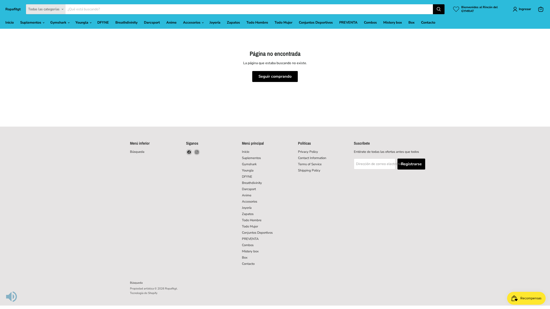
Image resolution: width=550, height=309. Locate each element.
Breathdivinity (126, 22)
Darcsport (152, 22)
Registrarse (411, 164)
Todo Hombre (257, 22)
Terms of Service (310, 164)
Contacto (428, 22)
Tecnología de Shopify (143, 293)
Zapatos (233, 22)
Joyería (214, 22)
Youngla (82, 22)
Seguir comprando (275, 76)
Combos (370, 22)
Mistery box (392, 22)
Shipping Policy (309, 170)
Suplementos (31, 22)
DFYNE (103, 22)
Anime (171, 22)
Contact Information (312, 158)
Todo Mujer (283, 22)
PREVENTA (348, 22)
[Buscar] (439, 9)
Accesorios (192, 22)
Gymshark (58, 22)
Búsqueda (137, 152)
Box (411, 22)
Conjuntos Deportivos (316, 22)
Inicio (9, 22)
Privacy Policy (308, 152)
